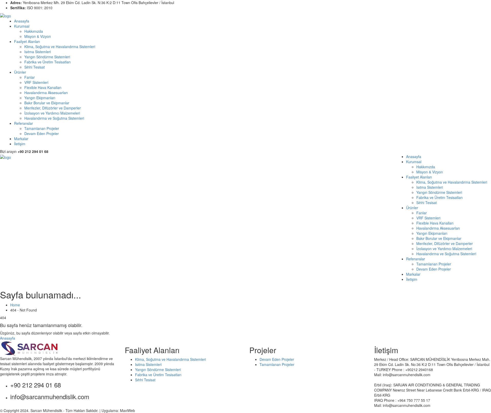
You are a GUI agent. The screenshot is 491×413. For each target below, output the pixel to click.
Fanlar (29, 77)
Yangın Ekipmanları (39, 97)
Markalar (21, 138)
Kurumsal (21, 26)
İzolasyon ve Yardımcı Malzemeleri (52, 113)
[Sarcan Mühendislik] (5, 15)
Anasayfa (21, 21)
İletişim (19, 143)
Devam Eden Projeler (41, 133)
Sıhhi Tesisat (34, 67)
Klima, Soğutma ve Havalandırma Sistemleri (59, 46)
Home (16, 304)
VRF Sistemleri (36, 82)
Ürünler (20, 72)
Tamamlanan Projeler (41, 128)
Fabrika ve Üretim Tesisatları (47, 61)
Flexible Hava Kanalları (42, 87)
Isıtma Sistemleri (37, 51)
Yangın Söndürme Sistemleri (47, 56)
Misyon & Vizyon (37, 36)
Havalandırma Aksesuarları (46, 92)
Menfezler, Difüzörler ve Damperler (52, 107)
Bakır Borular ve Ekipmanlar (46, 102)
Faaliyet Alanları (27, 41)
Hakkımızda (33, 31)
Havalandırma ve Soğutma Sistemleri (54, 118)
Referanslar (23, 123)
